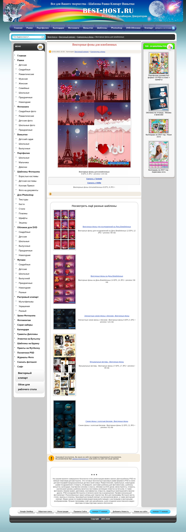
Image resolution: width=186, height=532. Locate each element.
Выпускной (24, 278)
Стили (22, 209)
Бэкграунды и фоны (85, 37)
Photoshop (116, 28)
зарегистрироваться (80, 459)
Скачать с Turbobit (94, 179)
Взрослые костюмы (28, 176)
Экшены (23, 222)
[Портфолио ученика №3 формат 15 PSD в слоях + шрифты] (158, 73)
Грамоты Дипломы (27, 334)
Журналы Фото (25, 357)
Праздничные (25, 97)
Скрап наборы (25, 325)
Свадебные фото (27, 111)
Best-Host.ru (52, 37)
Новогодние (25, 102)
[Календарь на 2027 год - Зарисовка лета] (158, 168)
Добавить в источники (163, 28)
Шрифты (23, 218)
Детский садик (26, 139)
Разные (22, 292)
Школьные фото (27, 125)
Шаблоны (102, 28)
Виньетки (88, 28)
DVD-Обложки (133, 28)
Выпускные (24, 148)
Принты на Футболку (28, 348)
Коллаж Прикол (26, 185)
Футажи (21, 260)
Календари (58, 28)
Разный (22, 311)
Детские (23, 65)
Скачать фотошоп (27, 362)
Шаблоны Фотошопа (28, 171)
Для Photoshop (25, 195)
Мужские (23, 79)
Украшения (24, 306)
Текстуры (23, 199)
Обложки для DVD (27, 227)
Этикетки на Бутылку (28, 339)
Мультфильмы (26, 301)
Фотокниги (73, 28)
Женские (23, 83)
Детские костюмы (27, 181)
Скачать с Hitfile (94, 183)
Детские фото (26, 120)
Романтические (26, 74)
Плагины (23, 213)
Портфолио (43, 28)
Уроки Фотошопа (26, 315)
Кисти (22, 204)
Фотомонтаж (24, 320)
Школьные (24, 93)
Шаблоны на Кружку (28, 343)
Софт (20, 366)
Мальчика (24, 162)
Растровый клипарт (28, 297)
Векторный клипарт (67, 37)
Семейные (24, 88)
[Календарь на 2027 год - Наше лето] (158, 132)
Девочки (23, 167)
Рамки (29, 28)
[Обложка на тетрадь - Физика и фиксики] (158, 110)
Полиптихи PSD (25, 352)
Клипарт (149, 28)
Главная (18, 28)
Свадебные (24, 69)
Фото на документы (28, 190)
